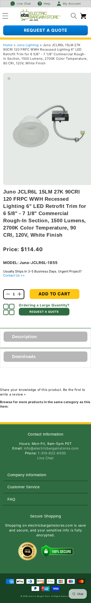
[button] (5, 15)
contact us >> (14, 275)
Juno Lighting (28, 45)
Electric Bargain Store (39, 596)
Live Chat (45, 458)
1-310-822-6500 (52, 453)
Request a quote (45, 30)
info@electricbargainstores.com (51, 448)
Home (7, 45)
